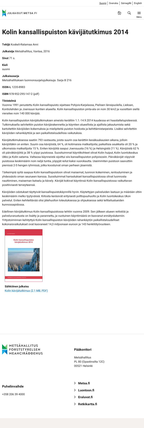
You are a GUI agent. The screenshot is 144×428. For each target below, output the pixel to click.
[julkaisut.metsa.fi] (22, 349)
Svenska (113, 3)
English (138, 3)
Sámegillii (126, 3)
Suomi (102, 3)
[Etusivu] (119, 13)
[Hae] (129, 13)
